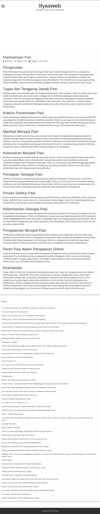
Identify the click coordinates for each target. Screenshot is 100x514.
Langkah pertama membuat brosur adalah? (17, 471)
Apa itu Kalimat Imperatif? (11, 428)
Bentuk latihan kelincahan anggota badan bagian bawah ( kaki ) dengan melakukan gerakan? (34, 346)
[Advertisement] (50, 30)
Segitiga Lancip (7, 376)
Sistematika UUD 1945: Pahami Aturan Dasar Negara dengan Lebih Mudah (28, 490)
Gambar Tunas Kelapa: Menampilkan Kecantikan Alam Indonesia (25, 483)
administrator (9, 61)
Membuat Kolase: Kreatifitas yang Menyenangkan (19, 475)
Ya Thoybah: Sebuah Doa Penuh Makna (16, 494)
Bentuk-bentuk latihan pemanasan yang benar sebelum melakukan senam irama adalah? (33, 331)
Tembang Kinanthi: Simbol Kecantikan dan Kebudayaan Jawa (23, 468)
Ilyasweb (50, 6)
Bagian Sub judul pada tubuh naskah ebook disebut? (20, 487)
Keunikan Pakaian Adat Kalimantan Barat (16, 399)
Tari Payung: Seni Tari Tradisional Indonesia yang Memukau (23, 365)
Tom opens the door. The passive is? (15, 403)
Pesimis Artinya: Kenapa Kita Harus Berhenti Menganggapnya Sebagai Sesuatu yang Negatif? (35, 384)
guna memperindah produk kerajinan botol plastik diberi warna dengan (26, 406)
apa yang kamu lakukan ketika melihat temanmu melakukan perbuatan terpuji (29, 391)
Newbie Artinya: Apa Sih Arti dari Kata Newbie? (18, 435)
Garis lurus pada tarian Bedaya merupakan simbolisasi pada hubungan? (27, 431)
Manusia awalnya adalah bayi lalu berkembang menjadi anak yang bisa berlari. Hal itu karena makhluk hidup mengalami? (44, 323)
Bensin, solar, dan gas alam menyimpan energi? (19, 380)
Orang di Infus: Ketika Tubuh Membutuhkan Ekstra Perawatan (24, 319)
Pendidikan (34, 61)
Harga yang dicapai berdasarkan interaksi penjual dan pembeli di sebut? (27, 450)
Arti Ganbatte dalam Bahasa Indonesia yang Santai (20, 350)
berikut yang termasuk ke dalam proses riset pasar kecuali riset (24, 439)
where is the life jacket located (12, 414)
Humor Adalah (7, 460)
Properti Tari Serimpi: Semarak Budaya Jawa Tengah (20, 498)
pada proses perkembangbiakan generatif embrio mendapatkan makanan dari (29, 387)
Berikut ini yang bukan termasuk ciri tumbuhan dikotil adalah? (23, 316)
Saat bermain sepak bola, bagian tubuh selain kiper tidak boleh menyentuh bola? (30, 479)
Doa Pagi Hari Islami (9, 424)
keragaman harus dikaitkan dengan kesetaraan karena (21, 369)
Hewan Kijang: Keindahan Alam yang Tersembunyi (19, 395)
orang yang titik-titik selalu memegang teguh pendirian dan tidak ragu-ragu (28, 353)
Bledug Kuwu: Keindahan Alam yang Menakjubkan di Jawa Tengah (25, 446)
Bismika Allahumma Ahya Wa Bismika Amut (17, 357)
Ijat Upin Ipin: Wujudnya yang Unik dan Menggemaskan (21, 443)
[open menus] (3, 6)
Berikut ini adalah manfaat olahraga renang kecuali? (20, 334)
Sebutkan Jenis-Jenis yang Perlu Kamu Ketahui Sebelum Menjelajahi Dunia (28, 410)
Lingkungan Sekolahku (10, 342)
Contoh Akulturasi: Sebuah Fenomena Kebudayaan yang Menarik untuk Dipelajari (30, 327)
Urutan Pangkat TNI (9, 361)
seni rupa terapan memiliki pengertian (15, 312)
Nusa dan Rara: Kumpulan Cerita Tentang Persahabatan (21, 464)
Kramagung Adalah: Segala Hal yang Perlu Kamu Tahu (21, 338)
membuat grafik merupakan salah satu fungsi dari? (19, 372)
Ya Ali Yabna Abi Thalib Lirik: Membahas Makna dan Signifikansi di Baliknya (28, 308)
